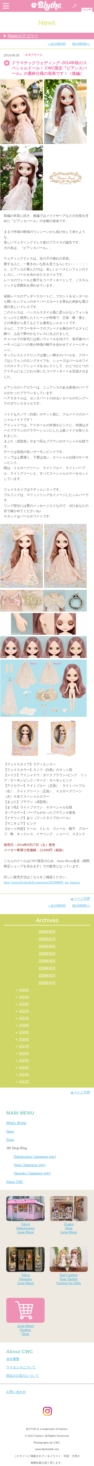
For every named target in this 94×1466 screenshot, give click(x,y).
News (10, 1131)
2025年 (24, 990)
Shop (10, 1140)
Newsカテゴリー (23, 36)
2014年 (24, 1067)
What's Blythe (16, 1123)
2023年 (24, 1004)
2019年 (24, 1032)
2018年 (24, 1039)
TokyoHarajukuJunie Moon (25, 1279)
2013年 (24, 1074)
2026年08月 (47, 932)
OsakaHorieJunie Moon (68, 1228)
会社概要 (12, 1359)
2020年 (24, 1025)
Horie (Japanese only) (29, 1165)
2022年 (24, 1011)
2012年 (24, 1081)
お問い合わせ (16, 1392)
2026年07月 (47, 939)
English (86, 10)
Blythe (47, 6)
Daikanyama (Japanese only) (35, 1157)
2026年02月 (47, 975)
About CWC (14, 1182)
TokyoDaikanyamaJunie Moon (25, 1228)
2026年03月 (47, 968)
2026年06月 (47, 946)
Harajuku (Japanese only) (32, 1173)
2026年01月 (47, 983)
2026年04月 (47, 961)
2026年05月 (47, 953)
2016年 (24, 1053)
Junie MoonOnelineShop (25, 1330)
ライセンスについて (21, 1367)
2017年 (24, 1046)
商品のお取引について (22, 1376)
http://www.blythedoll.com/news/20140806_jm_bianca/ (42, 882)
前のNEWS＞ (81, 44)
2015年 (24, 1060)
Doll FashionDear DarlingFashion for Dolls (68, 1279)
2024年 (24, 997)
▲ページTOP (80, 899)
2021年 (24, 1018)
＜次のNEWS (57, 44)
